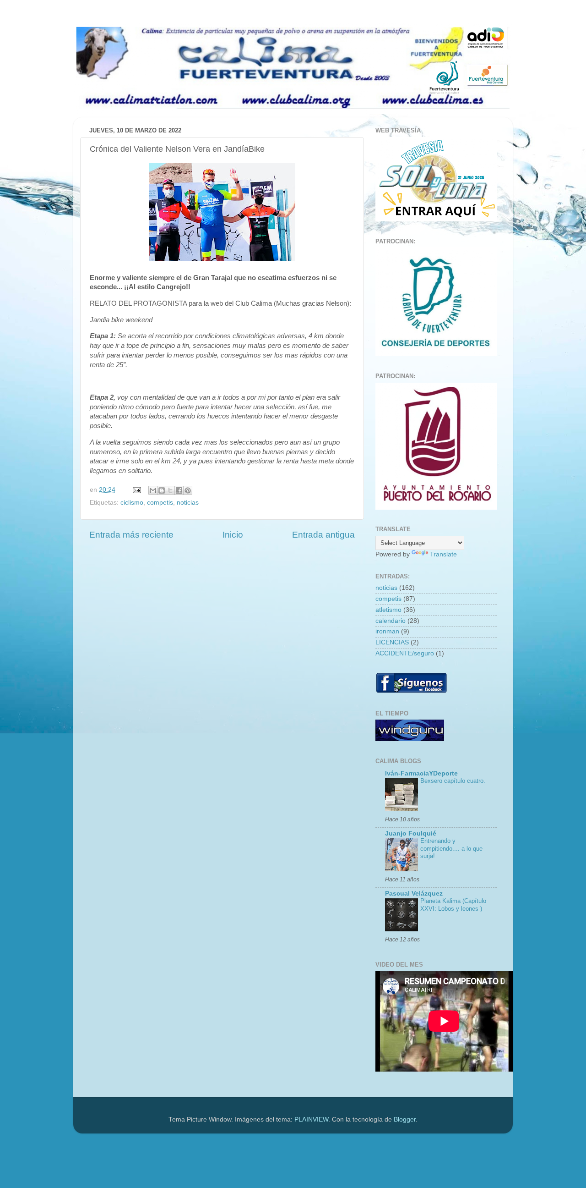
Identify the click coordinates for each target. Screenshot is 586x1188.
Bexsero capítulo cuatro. (452, 780)
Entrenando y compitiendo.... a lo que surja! (451, 848)
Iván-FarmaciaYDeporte (421, 773)
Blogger (405, 1119)
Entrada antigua (323, 534)
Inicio (232, 534)
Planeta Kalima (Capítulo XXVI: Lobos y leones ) (453, 904)
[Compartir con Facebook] (179, 490)
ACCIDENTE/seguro (404, 653)
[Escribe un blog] (161, 490)
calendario (390, 620)
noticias (188, 502)
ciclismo (131, 502)
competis (160, 502)
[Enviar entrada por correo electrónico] (136, 489)
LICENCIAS (392, 642)
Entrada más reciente (131, 534)
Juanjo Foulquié (410, 833)
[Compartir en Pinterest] (187, 490)
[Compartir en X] (170, 490)
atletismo (388, 609)
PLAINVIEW (311, 1119)
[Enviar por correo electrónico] (152, 490)
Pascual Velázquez (414, 893)
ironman (387, 631)
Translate (443, 554)
